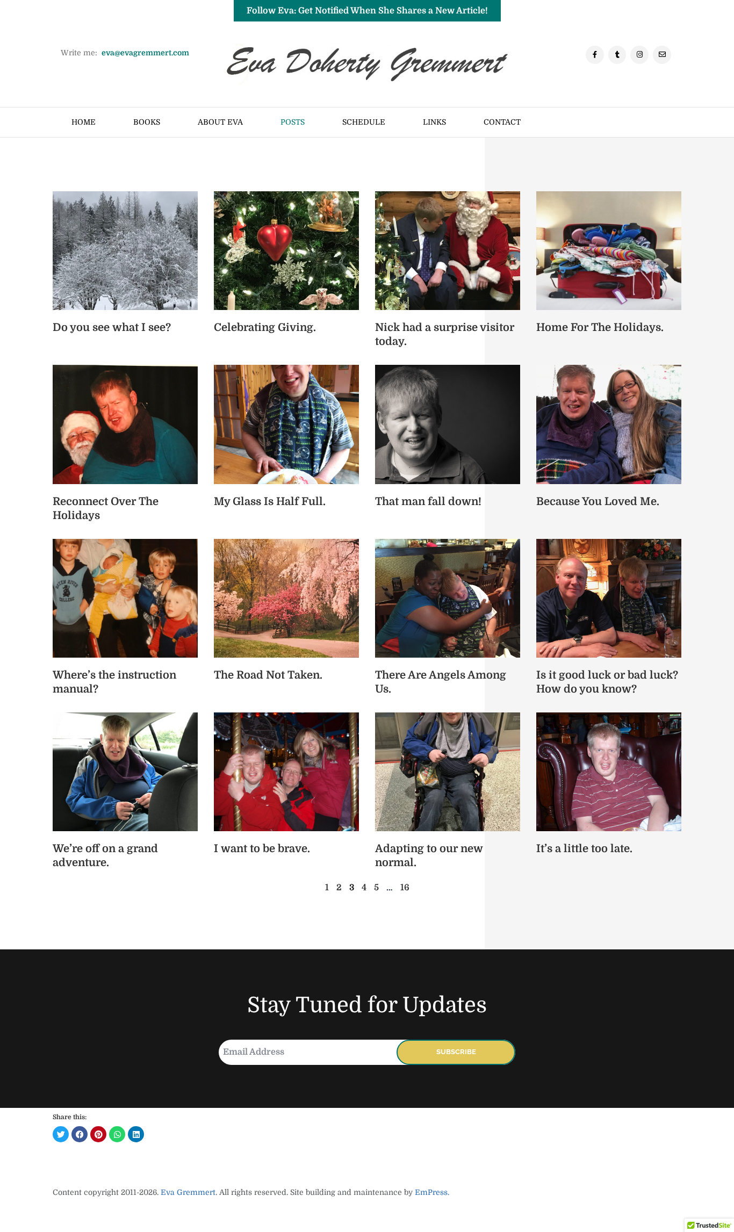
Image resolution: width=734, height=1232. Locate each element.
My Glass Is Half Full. (270, 501)
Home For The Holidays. (600, 327)
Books (146, 122)
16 (404, 887)
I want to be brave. (262, 848)
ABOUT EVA (220, 122)
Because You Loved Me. (597, 501)
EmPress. (431, 1192)
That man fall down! (428, 501)
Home (83, 122)
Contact (502, 122)
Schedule (363, 122)
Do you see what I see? (112, 327)
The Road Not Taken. (268, 675)
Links (434, 122)
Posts (292, 122)
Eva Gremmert (188, 1192)
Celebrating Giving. (265, 327)
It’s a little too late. (584, 848)
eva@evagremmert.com (145, 52)
